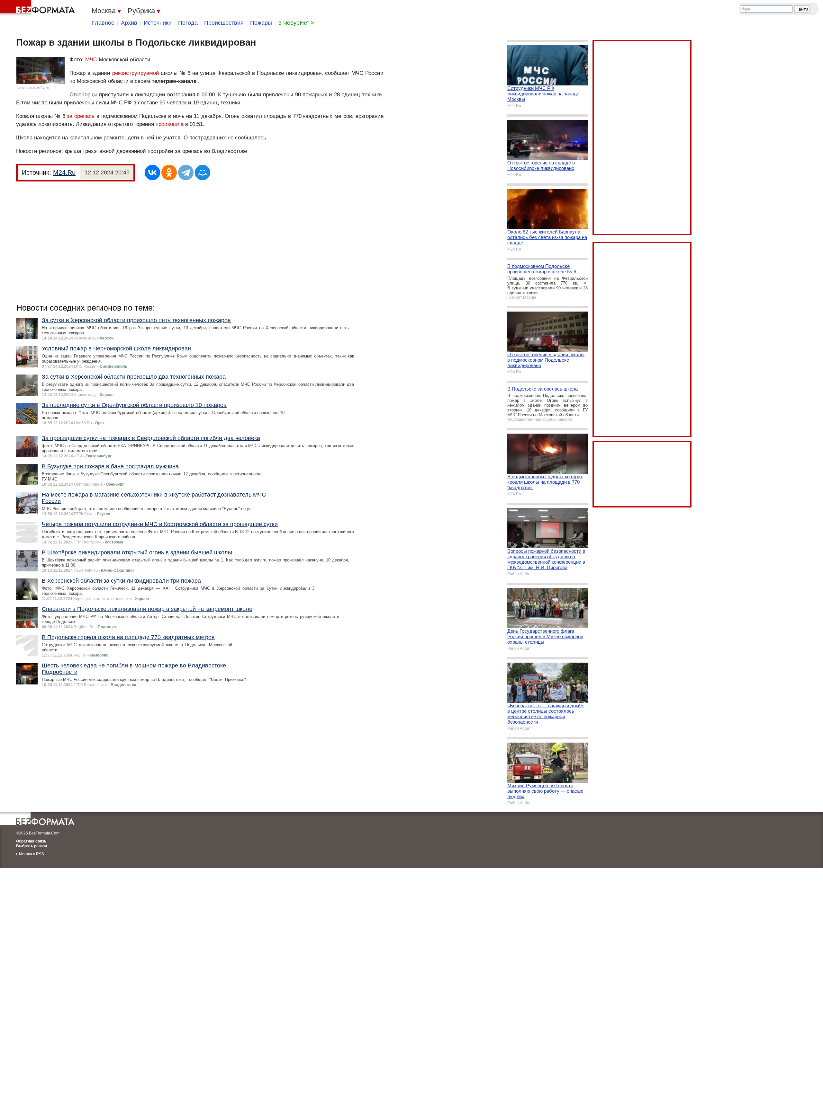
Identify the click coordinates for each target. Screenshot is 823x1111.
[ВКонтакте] (152, 172)
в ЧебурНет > (296, 23)
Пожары (261, 23)
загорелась (81, 116)
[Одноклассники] (169, 172)
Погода (188, 23)
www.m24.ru (38, 88)
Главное (103, 23)
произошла (170, 124)
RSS (40, 854)
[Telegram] (186, 172)
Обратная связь (31, 841)
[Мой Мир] (202, 172)
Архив (129, 23)
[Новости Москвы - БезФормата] (38, 8)
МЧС (91, 60)
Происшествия (224, 23)
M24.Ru (64, 172)
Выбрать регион (31, 846)
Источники (158, 23)
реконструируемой (135, 73)
